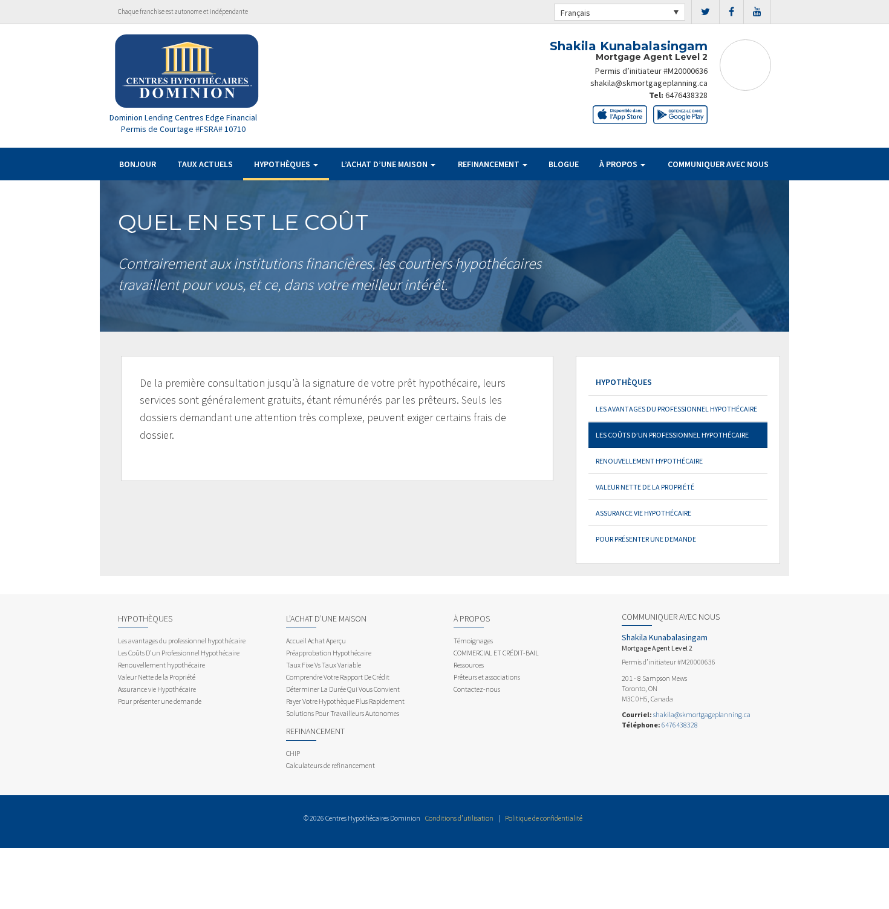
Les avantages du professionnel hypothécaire (676, 408)
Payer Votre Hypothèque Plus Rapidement (345, 701)
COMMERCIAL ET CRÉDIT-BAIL (496, 652)
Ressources (469, 664)
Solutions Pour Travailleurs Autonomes (342, 713)
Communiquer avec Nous (718, 164)
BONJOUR (137, 164)
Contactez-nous (477, 689)
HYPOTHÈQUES (283, 164)
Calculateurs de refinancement (330, 765)
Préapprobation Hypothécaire (328, 652)
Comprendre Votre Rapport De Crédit (337, 676)
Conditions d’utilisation (459, 817)
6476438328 (686, 95)
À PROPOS (619, 164)
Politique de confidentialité (543, 817)
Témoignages (473, 640)
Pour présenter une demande (646, 538)
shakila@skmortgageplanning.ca (649, 82)
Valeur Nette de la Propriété (645, 486)
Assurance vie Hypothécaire (643, 512)
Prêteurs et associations (487, 676)
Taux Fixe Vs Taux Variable (323, 664)
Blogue (564, 164)
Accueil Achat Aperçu (316, 640)
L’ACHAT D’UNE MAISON (385, 164)
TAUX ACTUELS (205, 164)
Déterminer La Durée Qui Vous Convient (343, 689)
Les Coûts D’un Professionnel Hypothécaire (672, 434)
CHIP (293, 753)
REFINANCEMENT (489, 164)
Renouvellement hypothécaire (649, 460)
